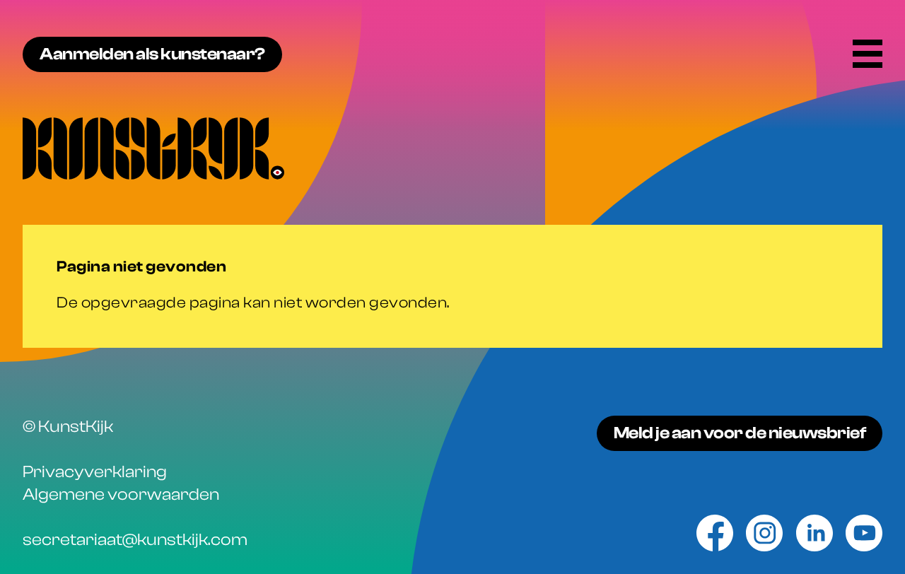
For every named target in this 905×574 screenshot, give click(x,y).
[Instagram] (764, 533)
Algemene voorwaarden (121, 494)
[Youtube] (864, 533)
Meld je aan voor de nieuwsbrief (740, 433)
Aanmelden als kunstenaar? (152, 54)
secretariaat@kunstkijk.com (135, 539)
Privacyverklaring (95, 471)
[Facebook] (714, 533)
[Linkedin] (814, 533)
